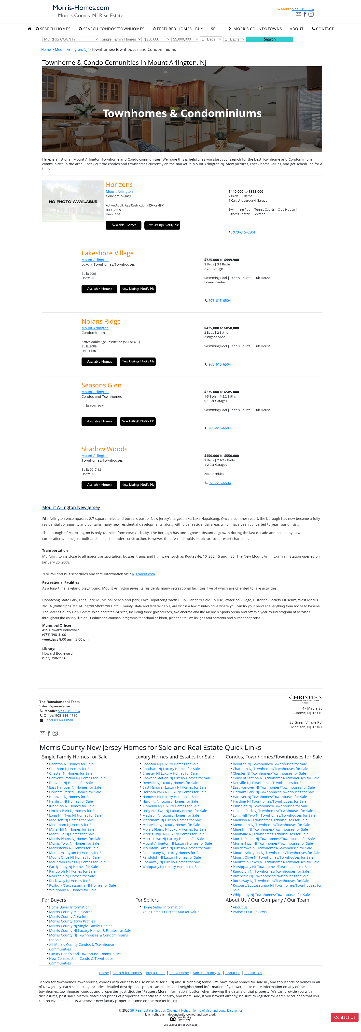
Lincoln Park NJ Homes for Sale (74, 810)
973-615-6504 (303, 8)
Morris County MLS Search (71, 911)
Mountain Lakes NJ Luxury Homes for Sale (176, 848)
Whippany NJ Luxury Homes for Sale (172, 866)
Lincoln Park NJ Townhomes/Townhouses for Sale (273, 810)
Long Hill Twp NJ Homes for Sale (75, 815)
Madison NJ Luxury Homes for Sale (170, 815)
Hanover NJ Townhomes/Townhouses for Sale (270, 796)
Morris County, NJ (207, 972)
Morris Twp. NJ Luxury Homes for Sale (173, 834)
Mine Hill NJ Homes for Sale (71, 829)
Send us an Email (59, 720)
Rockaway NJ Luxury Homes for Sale (171, 862)
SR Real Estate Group (147, 1010)
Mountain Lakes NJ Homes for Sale (77, 862)
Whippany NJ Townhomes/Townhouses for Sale (271, 894)
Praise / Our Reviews (250, 911)
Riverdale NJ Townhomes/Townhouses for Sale (271, 876)
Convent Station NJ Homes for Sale (77, 778)
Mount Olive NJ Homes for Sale (74, 857)
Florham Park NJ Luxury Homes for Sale (174, 792)
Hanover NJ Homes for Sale (71, 796)
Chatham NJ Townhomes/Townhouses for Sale (270, 768)
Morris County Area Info (68, 916)
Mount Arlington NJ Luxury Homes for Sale (177, 843)
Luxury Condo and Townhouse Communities (85, 953)
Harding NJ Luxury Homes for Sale (170, 801)
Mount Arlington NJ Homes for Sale (78, 852)
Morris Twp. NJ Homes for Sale (74, 843)
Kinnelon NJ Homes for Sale (71, 806)
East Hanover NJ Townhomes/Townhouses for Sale (274, 787)
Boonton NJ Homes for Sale (71, 764)
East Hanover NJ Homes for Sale (75, 787)
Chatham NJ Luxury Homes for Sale (171, 768)
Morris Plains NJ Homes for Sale (75, 838)
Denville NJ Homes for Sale (71, 782)
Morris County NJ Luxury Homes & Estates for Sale (90, 930)
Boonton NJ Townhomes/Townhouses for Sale (270, 764)
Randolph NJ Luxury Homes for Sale (171, 857)
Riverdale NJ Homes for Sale (72, 876)
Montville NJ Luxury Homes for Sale (171, 824)
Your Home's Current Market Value (170, 911)
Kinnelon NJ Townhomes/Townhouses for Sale (270, 806)
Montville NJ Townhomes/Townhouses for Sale (270, 834)
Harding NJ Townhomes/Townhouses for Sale (269, 801)
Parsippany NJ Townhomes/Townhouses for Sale (272, 866)
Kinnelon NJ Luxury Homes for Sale (171, 806)
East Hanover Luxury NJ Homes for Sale (174, 787)
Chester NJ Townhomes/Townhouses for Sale (269, 773)
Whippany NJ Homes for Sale (72, 890)
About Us (240, 907)
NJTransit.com (143, 574)
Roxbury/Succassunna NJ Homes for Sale (82, 885)
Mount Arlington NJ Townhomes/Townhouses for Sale (276, 852)
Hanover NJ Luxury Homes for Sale (170, 796)
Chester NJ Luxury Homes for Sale (170, 773)
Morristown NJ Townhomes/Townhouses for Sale (272, 848)
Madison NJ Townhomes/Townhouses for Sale (270, 820)
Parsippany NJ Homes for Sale (73, 866)
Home (46, 49)
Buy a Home (156, 972)
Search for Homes (127, 972)
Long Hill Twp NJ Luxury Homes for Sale (174, 810)
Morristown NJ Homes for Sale (73, 848)
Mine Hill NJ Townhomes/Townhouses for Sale (270, 829)
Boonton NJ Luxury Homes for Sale (170, 764)
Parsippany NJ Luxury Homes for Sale (172, 852)
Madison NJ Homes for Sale (71, 820)
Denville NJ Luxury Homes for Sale (170, 782)
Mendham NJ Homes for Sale (73, 824)
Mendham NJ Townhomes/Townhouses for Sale (271, 824)
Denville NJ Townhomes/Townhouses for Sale (269, 782)
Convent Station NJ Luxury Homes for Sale (176, 778)
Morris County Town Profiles (72, 921)
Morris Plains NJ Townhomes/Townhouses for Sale (274, 838)
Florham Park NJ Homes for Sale (75, 792)
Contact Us (253, 972)
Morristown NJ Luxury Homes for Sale (173, 838)
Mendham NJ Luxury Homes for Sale (172, 820)
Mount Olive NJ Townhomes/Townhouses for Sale (273, 857)
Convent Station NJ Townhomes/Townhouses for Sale (276, 778)
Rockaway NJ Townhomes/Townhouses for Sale (271, 880)
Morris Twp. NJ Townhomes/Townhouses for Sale (273, 843)
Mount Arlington (119, 191)
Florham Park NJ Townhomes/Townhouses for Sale (274, 792)
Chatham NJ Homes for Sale (72, 768)
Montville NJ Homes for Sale (72, 834)
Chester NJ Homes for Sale (70, 773)
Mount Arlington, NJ (71, 49)
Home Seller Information (162, 907)
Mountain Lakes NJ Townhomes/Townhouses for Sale (276, 862)
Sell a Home (179, 972)
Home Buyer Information (69, 907)
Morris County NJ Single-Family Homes (80, 925)
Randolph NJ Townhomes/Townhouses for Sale (271, 871)
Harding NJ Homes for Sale (71, 801)
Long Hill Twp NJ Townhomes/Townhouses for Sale (274, 815)
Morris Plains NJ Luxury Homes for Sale (174, 829)
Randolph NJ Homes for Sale (72, 871)
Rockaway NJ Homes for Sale (72, 880)
